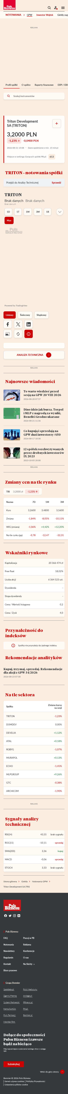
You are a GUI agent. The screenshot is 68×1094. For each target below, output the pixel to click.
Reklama (27, 944)
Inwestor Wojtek (44, 15)
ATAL (9, 741)
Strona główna (10, 881)
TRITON (10, 716)
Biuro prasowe (10, 970)
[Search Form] (49, 8)
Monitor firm (9, 1021)
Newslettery (8, 951)
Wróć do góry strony (49, 1071)
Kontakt (7, 964)
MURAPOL (11, 757)
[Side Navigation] (62, 8)
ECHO (9, 766)
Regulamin (8, 957)
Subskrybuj (14, 1064)
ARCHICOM (12, 791)
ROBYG (10, 749)
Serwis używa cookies (14, 1081)
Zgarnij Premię (10, 995)
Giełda (24, 881)
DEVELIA (11, 732)
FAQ (5, 938)
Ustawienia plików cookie (16, 1084)
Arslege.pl (27, 995)
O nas (26, 957)
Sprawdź (56, 182)
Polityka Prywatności (35, 1081)
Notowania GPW (40, 881)
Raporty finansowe (44, 84)
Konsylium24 (9, 1008)
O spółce (26, 84)
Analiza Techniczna (30, 354)
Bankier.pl (27, 1015)
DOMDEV (11, 724)
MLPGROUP (12, 774)
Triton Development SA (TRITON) (22, 123)
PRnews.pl (28, 1002)
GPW (29, 15)
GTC (8, 782)
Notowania (13, 14)
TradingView (21, 305)
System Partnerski (11, 1002)
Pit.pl (25, 1008)
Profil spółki (11, 84)
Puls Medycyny (30, 989)
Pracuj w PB (28, 938)
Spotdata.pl (8, 989)
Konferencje (28, 951)
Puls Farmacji (9, 1015)
